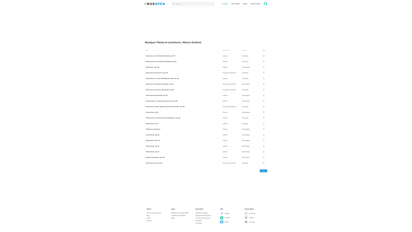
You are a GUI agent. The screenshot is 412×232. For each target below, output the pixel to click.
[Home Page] (155, 4)
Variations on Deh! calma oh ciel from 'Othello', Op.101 (165, 107)
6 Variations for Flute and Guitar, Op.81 (160, 90)
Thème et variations (153, 129)
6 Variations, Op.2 (152, 112)
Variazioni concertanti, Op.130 (157, 73)
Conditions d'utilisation (178, 215)
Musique (225, 4)
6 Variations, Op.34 (152, 152)
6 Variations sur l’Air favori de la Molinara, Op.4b (163, 118)
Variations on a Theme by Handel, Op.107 (160, 56)
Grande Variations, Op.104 (155, 157)
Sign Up (149, 221)
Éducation (198, 221)
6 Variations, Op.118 (153, 140)
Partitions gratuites (201, 213)
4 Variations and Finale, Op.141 (157, 95)
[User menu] (265, 4)
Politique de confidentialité (180, 213)
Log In (148, 218)
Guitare (225, 56)
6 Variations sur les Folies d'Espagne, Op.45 (161, 61)
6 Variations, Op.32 (152, 146)
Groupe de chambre (229, 73)
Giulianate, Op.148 (152, 67)
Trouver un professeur (203, 218)
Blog (148, 215)
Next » (263, 171)
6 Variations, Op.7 (152, 123)
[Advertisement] (206, 23)
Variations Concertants (154, 163)
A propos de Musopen (154, 213)
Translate (198, 223)
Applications (255, 4)
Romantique (246, 67)
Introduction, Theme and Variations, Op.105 (161, 101)
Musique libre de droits (203, 215)
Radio (245, 4)
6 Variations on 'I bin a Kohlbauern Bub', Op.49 (162, 78)
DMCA (173, 218)
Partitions (236, 4)
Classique (245, 56)
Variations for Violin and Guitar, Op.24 (159, 84)
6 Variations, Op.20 (152, 135)
